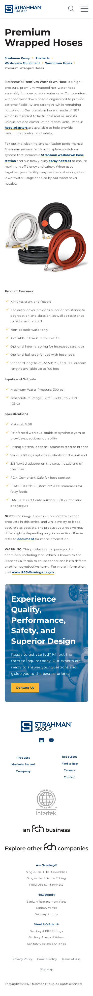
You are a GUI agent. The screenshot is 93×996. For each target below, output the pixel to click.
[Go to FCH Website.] (46, 829)
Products (23, 757)
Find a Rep (70, 763)
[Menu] (84, 9)
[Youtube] (51, 741)
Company (23, 771)
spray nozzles (60, 161)
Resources (69, 756)
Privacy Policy (22, 959)
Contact (70, 777)
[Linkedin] (41, 741)
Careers (70, 770)
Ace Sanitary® (46, 865)
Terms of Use (71, 959)
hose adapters (16, 127)
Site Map (46, 969)
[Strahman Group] (23, 9)
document (25, 539)
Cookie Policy (47, 959)
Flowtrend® (46, 894)
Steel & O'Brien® (46, 924)
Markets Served (23, 764)
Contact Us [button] (25, 687)
